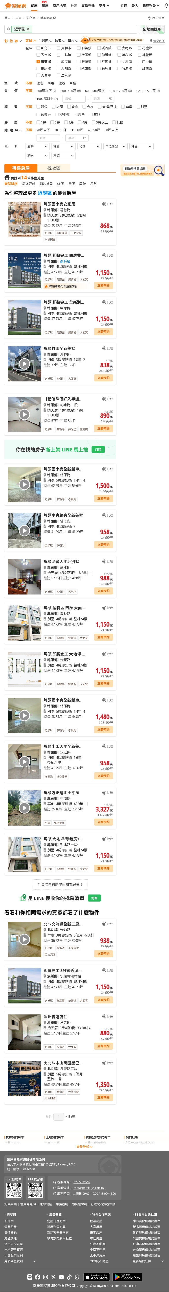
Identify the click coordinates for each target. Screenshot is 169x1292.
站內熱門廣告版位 (59, 1238)
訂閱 (98, 449)
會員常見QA (28, 1204)
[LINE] (29, 1277)
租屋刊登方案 (56, 1227)
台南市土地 (52, 1143)
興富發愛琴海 (134, 1149)
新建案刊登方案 (58, 1232)
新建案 (9, 1221)
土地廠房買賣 (13, 1250)
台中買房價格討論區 (146, 1244)
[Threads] (77, 1277)
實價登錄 (10, 1232)
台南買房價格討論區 (146, 1250)
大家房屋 (96, 1227)
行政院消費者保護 (103, 1204)
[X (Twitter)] (53, 1277)
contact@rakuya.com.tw (88, 1188)
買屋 (18, 18)
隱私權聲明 (79, 1204)
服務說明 (62, 1204)
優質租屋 (10, 1227)
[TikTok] (69, 1277)
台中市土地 (52, 1149)
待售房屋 (21, 168)
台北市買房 (12, 1143)
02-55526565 (81, 1182)
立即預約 (103, 285)
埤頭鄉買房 (48, 18)
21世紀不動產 (99, 1261)
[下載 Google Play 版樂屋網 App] (127, 1277)
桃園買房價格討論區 (146, 1238)
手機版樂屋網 (13, 1255)
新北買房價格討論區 (146, 1227)
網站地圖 (46, 1204)
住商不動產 (97, 1244)
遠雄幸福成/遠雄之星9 (140, 1143)
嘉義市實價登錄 (95, 1149)
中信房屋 (96, 1238)
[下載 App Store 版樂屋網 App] (96, 1277)
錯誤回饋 (10, 1204)
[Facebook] (37, 1277)
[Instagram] (45, 1277)
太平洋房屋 (97, 1255)
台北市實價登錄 (95, 1143)
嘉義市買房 (12, 1149)
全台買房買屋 (13, 1244)
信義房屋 (96, 1221)
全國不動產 (97, 1250)
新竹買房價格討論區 (146, 1232)
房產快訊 (10, 1238)
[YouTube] (61, 1277)
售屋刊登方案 (56, 1221)
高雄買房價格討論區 (146, 1255)
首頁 (7, 18)
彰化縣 (31, 18)
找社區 (54, 168)
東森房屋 (96, 1232)
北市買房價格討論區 (146, 1221)
